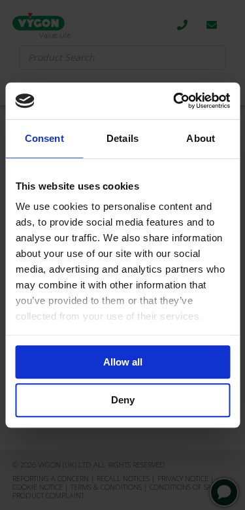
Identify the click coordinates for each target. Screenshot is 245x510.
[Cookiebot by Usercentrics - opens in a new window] (174, 100)
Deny (123, 400)
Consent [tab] (44, 138)
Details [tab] (122, 138)
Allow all (122, 361)
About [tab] (200, 138)
